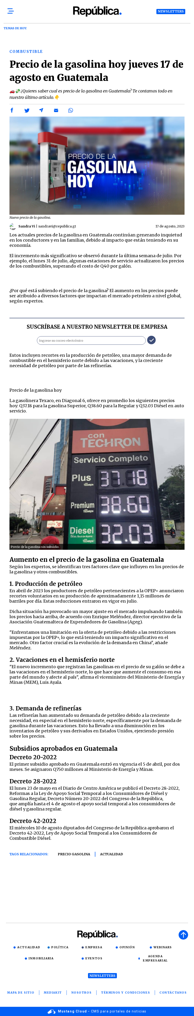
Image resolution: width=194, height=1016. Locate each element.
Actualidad (111, 854)
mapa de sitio (20, 992)
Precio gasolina (74, 854)
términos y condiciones (125, 992)
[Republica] (97, 11)
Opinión (127, 947)
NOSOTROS (81, 992)
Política (60, 947)
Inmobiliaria (41, 958)
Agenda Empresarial (155, 958)
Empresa (93, 947)
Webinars (163, 947)
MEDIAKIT (53, 992)
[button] (12, 110)
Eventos (93, 958)
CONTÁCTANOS (173, 992)
